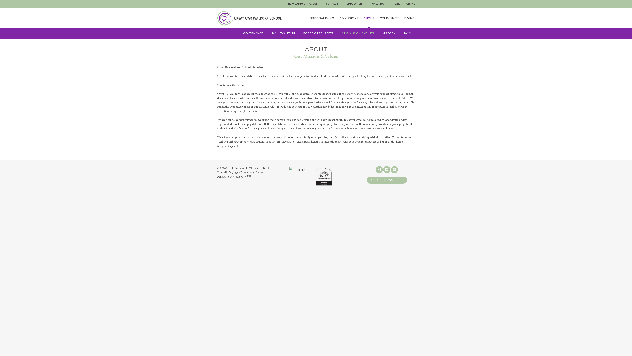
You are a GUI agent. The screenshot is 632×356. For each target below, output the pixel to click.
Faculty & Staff (283, 33)
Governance (253, 33)
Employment (355, 4)
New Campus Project (302, 4)
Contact (332, 4)
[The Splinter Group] (247, 177)
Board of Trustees (318, 33)
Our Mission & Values (358, 33)
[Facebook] (386, 169)
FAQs (407, 33)
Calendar (378, 4)
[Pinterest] (394, 169)
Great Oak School (257, 18)
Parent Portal (404, 4)
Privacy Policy (225, 177)
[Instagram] (379, 169)
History (389, 33)
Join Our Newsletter (387, 180)
